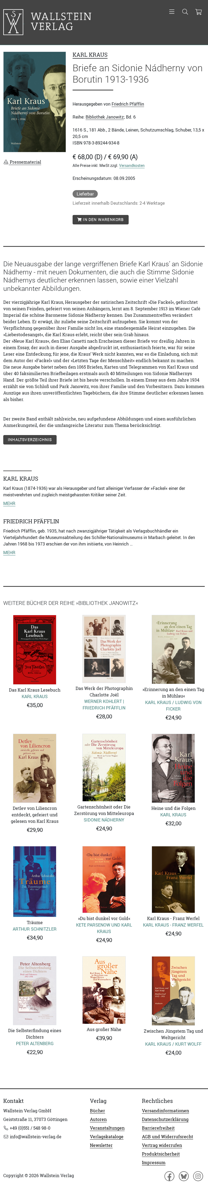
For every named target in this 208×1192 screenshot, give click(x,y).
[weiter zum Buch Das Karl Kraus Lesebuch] (34, 649)
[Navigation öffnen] (172, 12)
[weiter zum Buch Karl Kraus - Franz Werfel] (173, 879)
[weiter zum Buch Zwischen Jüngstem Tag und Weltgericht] (173, 991)
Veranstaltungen (107, 1128)
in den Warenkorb (103, 219)
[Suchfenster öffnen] (185, 12)
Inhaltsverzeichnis (30, 439)
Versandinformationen (165, 1111)
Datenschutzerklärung (165, 1119)
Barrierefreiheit (158, 1128)
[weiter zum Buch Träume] (34, 881)
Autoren (98, 1119)
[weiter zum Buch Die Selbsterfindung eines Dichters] (34, 990)
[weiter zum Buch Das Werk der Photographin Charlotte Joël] (104, 649)
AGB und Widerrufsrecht (167, 1137)
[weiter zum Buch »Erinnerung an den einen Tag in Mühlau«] (173, 649)
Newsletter (101, 1145)
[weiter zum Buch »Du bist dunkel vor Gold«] (104, 879)
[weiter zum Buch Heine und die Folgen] (173, 768)
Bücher (97, 1111)
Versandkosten (132, 165)
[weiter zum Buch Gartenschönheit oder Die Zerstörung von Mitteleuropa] (104, 768)
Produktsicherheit (161, 1154)
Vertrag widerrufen (162, 1145)
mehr (9, 503)
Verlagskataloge (106, 1137)
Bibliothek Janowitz (105, 117)
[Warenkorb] (198, 12)
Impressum (153, 1163)
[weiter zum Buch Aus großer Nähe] (104, 990)
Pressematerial (25, 162)
